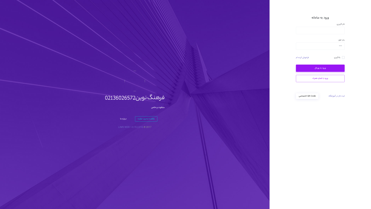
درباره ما (123, 119)
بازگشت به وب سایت (146, 119)
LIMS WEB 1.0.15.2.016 (130, 127)
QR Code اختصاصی (307, 96)
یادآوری (337, 57)
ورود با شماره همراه (320, 78)
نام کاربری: (340, 24)
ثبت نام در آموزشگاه (337, 96)
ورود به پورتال (320, 68)
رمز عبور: (341, 40)
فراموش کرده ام (302, 57)
